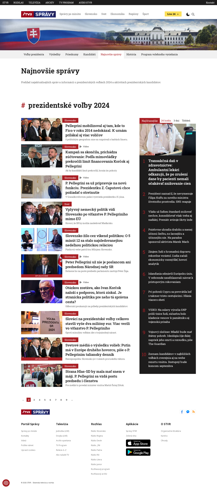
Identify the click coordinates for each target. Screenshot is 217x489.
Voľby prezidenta (34, 54)
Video (86, 146)
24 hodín (166, 120)
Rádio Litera (96, 459)
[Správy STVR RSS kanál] (193, 412)
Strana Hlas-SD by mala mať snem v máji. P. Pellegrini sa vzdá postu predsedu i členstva (95, 376)
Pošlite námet (27, 445)
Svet (103, 14)
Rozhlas (19, 2)
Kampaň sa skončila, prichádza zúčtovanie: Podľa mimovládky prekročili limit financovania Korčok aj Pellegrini (97, 159)
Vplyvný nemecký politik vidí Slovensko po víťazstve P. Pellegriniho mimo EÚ (96, 214)
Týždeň (186, 120)
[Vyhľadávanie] (193, 14)
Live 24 (171, 14)
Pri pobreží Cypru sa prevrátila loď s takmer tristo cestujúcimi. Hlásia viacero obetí (170, 296)
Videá (23, 440)
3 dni (176, 120)
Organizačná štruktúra (171, 431)
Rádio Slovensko (98, 431)
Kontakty (25, 435)
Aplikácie (132, 424)
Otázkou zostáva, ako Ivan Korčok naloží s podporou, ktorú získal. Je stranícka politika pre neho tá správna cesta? (96, 294)
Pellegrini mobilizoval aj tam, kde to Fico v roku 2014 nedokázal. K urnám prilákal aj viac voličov (96, 130)
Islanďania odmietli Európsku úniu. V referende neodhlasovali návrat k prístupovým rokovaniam (170, 278)
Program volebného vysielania (159, 54)
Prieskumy (71, 54)
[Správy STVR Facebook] (182, 412)
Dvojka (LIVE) (61, 435)
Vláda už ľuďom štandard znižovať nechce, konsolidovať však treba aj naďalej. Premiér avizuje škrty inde (170, 216)
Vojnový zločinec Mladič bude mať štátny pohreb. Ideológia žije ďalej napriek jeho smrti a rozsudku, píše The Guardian (170, 338)
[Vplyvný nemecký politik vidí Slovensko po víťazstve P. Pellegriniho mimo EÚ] (41, 213)
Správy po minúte (70, 14)
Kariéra (164, 435)
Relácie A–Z (61, 450)
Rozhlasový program (100, 469)
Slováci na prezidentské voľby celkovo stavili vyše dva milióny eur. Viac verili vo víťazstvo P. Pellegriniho (97, 323)
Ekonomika (118, 14)
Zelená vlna (131, 435)
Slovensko (91, 14)
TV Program (66, 2)
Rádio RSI (95, 454)
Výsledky (54, 54)
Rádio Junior (96, 464)
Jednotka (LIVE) (62, 431)
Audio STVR (85, 2)
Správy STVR (131, 431)
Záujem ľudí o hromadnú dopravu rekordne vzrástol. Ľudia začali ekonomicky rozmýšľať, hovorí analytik (169, 258)
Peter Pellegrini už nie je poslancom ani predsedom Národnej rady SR (98, 264)
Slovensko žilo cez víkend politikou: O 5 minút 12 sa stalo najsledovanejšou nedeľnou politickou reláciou (97, 240)
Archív (49, 2)
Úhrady (164, 440)
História (131, 54)
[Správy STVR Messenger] (188, 412)
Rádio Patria (96, 450)
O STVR (166, 424)
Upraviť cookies (28, 450)
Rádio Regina (97, 435)
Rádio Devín (96, 440)
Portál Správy (30, 424)
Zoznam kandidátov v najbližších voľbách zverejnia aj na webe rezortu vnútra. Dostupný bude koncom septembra (169, 360)
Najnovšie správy (111, 54)
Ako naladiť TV (62, 454)
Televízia (34, 2)
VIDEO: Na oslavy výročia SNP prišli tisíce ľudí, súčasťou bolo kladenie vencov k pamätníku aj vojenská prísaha (168, 316)
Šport (145, 14)
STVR (5, 2)
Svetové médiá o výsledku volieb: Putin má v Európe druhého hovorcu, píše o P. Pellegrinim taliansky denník (97, 350)
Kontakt (210, 2)
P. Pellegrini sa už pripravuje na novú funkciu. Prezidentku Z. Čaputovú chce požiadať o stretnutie (97, 188)
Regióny (133, 14)
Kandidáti (89, 54)
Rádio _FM (95, 445)
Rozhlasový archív (99, 474)
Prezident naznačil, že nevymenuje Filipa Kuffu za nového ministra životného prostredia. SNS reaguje (170, 197)
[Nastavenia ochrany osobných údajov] (6, 483)
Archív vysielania (63, 440)
